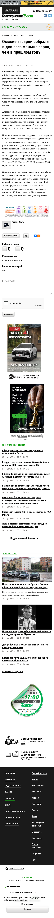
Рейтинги (36, 804)
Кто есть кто (38, 785)
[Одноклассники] (38, 236)
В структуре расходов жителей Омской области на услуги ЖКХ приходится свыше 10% (25, 463)
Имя (4, 270)
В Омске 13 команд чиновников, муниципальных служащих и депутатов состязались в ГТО (26, 475)
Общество (10, 553)
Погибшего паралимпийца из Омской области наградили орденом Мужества (26, 633)
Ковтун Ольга (18, 222)
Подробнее (22, 900)
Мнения (35, 798)
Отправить (8, 314)
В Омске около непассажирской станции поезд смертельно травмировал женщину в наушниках (26, 487)
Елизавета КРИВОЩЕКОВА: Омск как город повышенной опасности (25, 659)
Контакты (37, 838)
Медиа (35, 779)
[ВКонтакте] (35, 236)
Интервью (37, 792)
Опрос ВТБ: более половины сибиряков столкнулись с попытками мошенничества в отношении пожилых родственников (24, 500)
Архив (34, 816)
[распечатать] (25, 237)
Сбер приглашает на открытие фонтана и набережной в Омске (22, 452)
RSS (34, 860)
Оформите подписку (31, 738)
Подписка (36, 854)
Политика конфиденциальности (23, 892)
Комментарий (8, 281)
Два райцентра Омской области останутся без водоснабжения (25, 646)
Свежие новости (13, 444)
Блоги (35, 810)
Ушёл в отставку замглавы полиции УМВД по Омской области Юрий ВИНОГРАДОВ (24, 525)
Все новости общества (12, 671)
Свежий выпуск (39, 773)
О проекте (37, 832)
